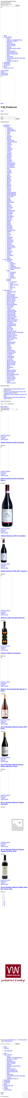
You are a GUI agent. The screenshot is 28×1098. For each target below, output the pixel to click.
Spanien (9, 280)
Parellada (9, 200)
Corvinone (9, 153)
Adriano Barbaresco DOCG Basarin (12, 442)
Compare (6, 1088)
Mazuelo (9, 181)
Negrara (9, 190)
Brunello (9, 139)
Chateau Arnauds (11, 315)
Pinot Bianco (10, 211)
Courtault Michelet (11, 325)
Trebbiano (9, 248)
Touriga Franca (10, 245)
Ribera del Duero (14, 284)
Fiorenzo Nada (10, 343)
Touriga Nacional (11, 247)
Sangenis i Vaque (11, 377)
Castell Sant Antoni (11, 311)
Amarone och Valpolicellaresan (14, 39)
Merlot (8, 182)
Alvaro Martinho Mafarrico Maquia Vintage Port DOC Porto (12, 850)
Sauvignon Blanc (11, 230)
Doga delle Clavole (11, 331)
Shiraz (8, 232)
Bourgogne (9, 42)
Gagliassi (9, 349)
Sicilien (12, 275)
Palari (8, 368)
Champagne (13, 266)
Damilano (9, 326)
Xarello (8, 258)
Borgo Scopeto (10, 303)
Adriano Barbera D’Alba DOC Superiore (14, 571)
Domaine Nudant (11, 333)
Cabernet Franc (10, 140)
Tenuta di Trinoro (11, 378)
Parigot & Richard (11, 370)
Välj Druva (6, 126)
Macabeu (9, 176)
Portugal (9, 279)
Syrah (8, 235)
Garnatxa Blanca (11, 162)
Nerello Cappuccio (11, 192)
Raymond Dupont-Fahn (13, 374)
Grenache (9, 172)
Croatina (9, 154)
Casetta (8, 146)
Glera (8, 168)
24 (4, 901)
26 (4, 904)
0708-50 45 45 (8, 1041)
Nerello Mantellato (11, 193)
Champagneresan (11, 44)
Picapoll (9, 209)
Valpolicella (13, 277)
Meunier (9, 183)
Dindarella (9, 155)
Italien (8, 270)
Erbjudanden (7, 125)
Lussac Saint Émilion (15, 268)
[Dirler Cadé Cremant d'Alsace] (12, 391)
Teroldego (9, 238)
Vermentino (10, 251)
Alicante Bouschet (11, 130)
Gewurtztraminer (11, 164)
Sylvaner (9, 234)
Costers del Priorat (11, 324)
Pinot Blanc (10, 213)
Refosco (9, 223)
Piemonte (9, 46)
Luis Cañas (9, 359)
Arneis (8, 134)
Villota (8, 381)
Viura (8, 256)
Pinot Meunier (10, 216)
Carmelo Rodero (11, 310)
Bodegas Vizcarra (11, 300)
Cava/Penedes (13, 282)
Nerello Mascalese (11, 195)
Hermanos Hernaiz (11, 352)
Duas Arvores (10, 339)
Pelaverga (9, 204)
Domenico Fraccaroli (12, 335)
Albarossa (9, 127)
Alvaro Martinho (11, 294)
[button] (5, 435)
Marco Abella (10, 360)
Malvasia (9, 179)
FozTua (9, 346)
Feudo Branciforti (11, 342)
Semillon (9, 231)
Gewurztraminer (11, 167)
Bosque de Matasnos (12, 304)
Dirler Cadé (10, 329)
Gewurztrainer (10, 165)
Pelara (8, 203)
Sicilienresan (10, 56)
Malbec (8, 178)
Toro (11, 289)
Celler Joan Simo (11, 312)
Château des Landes (12, 317)
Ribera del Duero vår (12, 52)
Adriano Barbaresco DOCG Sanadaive (13, 536)
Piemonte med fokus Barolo (14, 48)
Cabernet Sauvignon (12, 141)
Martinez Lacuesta (11, 361)
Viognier (9, 252)
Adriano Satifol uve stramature (11, 653)
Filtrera (17, 118)
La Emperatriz (10, 353)
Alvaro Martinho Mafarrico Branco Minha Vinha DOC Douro (12, 765)
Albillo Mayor (10, 129)
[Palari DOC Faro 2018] (10, 388)
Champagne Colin (11, 314)
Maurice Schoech (11, 363)
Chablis (12, 265)
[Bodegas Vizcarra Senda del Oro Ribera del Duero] (15, 395)
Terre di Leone (10, 380)
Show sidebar (4, 406)
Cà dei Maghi (10, 305)
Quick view (3, 436)
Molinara (9, 185)
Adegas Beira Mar (11, 291)
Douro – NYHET (11, 45)
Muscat (8, 188)
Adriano (9, 293)
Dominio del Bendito (12, 338)
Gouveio (9, 169)
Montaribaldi (10, 367)
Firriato (8, 345)
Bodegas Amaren (11, 298)
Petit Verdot (10, 207)
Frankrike (9, 261)
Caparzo (9, 308)
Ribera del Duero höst (12, 53)
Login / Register (8, 1089)
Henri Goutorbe (11, 350)
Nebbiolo (9, 189)
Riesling (9, 224)
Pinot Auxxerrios (11, 210)
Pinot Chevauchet (11, 371)
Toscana (9, 59)
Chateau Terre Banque (12, 319)
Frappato (9, 158)
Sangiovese (9, 228)
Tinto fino (9, 244)
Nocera (8, 197)
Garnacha (9, 161)
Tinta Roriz (9, 242)
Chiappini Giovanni (12, 321)
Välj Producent (7, 290)
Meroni (8, 366)
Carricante (9, 144)
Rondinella (9, 225)
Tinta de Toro (10, 241)
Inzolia (8, 175)
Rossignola (9, 227)
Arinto (8, 133)
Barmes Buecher (11, 296)
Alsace (8, 38)
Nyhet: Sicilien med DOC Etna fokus (16, 58)
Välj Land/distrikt (8, 259)
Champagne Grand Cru (12, 60)
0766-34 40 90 (23, 1039)
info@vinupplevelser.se (10, 1039)
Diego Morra (10, 328)
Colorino (9, 150)
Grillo (8, 174)
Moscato (9, 186)
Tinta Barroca (10, 239)
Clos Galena (10, 322)
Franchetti (9, 347)
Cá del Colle (10, 307)
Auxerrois (9, 136)
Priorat (8, 49)
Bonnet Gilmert (10, 301)
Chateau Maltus (11, 318)
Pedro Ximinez (10, 202)
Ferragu (9, 340)
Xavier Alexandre (11, 382)
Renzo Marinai (10, 375)
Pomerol (12, 269)
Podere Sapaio (10, 373)
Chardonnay (10, 148)
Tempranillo (10, 237)
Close (2, 111)
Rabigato (9, 220)
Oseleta (8, 199)
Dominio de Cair (11, 336)
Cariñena (9, 143)
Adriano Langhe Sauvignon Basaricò (12, 617)
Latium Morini (10, 356)
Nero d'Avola (10, 196)
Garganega (9, 160)
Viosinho (9, 254)
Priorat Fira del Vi (11, 51)
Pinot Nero (9, 217)
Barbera (9, 137)
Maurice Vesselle (11, 364)
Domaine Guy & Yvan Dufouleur (15, 332)
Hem (2, 401)
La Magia (9, 354)
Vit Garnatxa (10, 255)
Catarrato (9, 147)
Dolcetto (9, 157)
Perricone (9, 206)
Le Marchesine (10, 357)
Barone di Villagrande (12, 297)
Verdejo (9, 249)
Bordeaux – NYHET (12, 41)
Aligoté (8, 132)
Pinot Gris (9, 214)
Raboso (9, 221)
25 (4, 903)
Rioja (8, 55)
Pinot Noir (9, 218)
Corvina (9, 151)
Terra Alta (12, 287)
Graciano (9, 171)
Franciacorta (13, 272)
